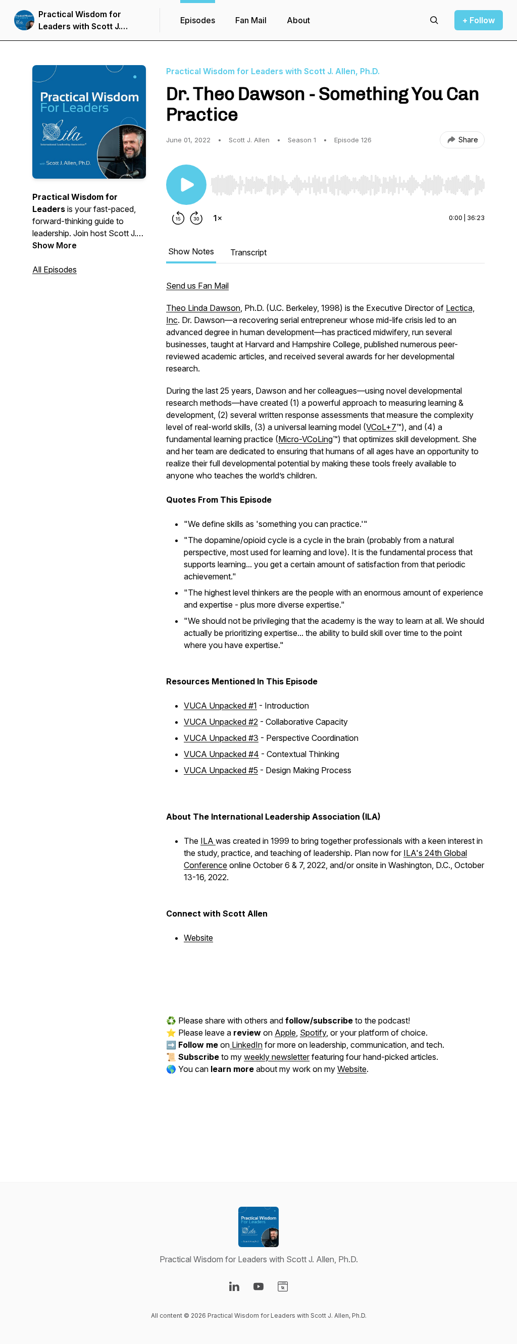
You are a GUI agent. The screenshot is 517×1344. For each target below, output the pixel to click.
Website (198, 938)
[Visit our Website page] (283, 1286)
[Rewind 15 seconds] (178, 218)
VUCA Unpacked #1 (220, 706)
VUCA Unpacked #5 (221, 770)
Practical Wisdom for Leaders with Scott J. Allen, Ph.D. (79, 20)
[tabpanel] (325, 711)
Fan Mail (251, 20)
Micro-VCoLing (305, 439)
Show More (54, 245)
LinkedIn (246, 1045)
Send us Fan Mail (197, 286)
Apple (285, 1033)
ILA (208, 841)
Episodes (197, 20)
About (298, 20)
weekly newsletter (276, 1057)
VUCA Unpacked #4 (221, 754)
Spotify (313, 1033)
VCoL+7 (381, 427)
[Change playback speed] (218, 218)
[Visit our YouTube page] (258, 1286)
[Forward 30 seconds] (196, 218)
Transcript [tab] (248, 252)
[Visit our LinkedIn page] (234, 1286)
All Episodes (54, 269)
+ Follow (478, 20)
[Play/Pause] (186, 185)
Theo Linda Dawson (203, 308)
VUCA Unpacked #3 (221, 738)
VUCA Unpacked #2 (221, 722)
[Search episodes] (434, 20)
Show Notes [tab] (191, 251)
